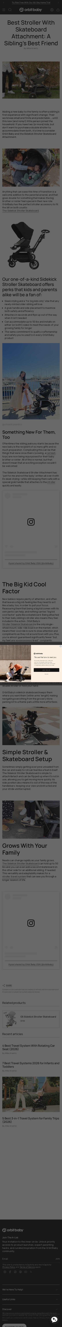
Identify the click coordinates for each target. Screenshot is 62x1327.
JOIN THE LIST (46, 670)
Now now (46, 674)
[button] (54, 1319)
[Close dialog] (60, 646)
